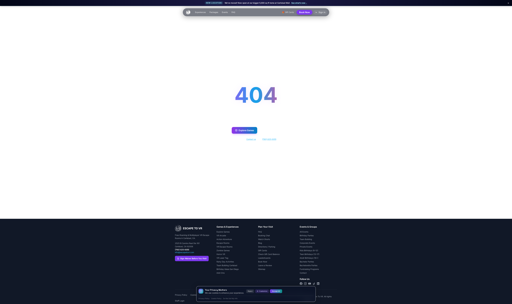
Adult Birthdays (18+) (309, 258)
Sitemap (261, 269)
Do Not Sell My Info (230, 298)
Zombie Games (223, 250)
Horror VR (221, 254)
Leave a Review (265, 265)
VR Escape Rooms (224, 247)
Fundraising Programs (309, 269)
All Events (304, 232)
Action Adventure (224, 239)
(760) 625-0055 (269, 139)
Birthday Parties (307, 235)
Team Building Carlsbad (227, 265)
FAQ (233, 12)
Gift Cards (262, 250)
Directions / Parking (266, 247)
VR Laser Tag (222, 258)
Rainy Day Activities (225, 262)
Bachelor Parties (307, 262)
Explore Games (246, 130)
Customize (263, 291)
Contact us (251, 139)
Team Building (306, 239)
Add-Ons (221, 273)
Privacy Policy (181, 295)
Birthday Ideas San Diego (228, 269)
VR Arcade (221, 235)
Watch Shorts (264, 239)
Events (225, 12)
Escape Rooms (223, 243)
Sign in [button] (320, 12)
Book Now (271, 130)
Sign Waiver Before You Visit (193, 258)
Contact (303, 273)
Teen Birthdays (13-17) (309, 254)
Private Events (306, 247)
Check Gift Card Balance (269, 254)
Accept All (276, 291)
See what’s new (299, 3)
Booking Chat (264, 235)
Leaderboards (264, 258)
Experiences (200, 12)
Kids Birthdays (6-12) (309, 250)
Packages (213, 12)
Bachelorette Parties (308, 265)
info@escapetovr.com (184, 252)
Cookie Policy (216, 298)
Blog (260, 243)
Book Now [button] (304, 12)
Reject (250, 291)
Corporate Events (307, 243)
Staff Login (179, 301)
